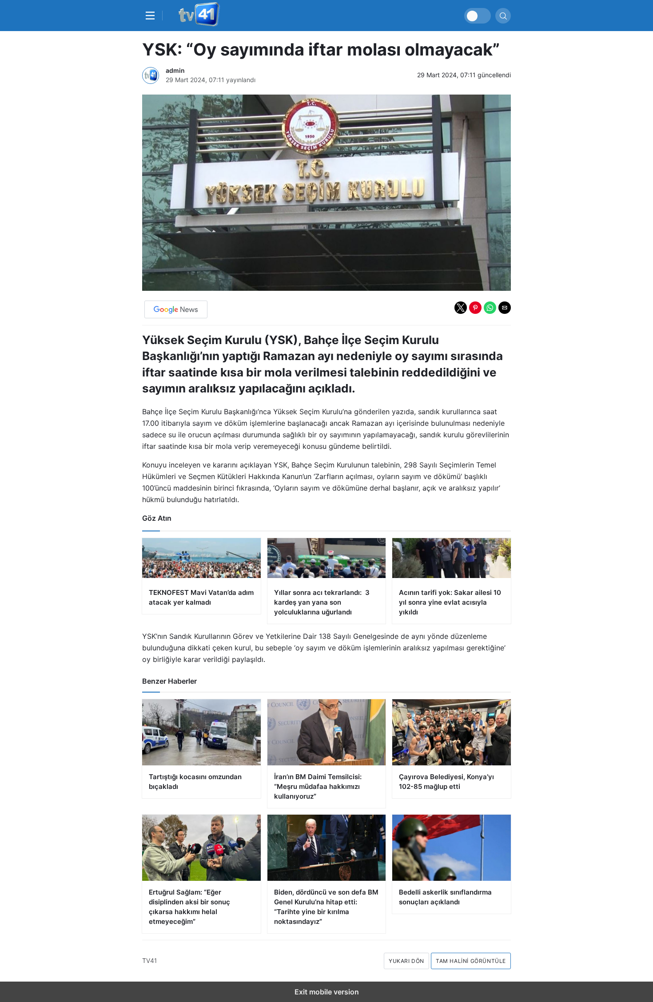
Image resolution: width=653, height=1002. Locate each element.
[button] (460, 307)
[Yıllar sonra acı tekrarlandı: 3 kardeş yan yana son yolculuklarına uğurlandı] (326, 581)
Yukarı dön (406, 961)
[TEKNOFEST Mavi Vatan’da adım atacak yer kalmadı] (201, 576)
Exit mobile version (327, 991)
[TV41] (197, 15)
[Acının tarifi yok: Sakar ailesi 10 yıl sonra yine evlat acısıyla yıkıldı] (451, 581)
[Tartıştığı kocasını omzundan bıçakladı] (201, 732)
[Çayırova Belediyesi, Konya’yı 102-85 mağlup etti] (451, 732)
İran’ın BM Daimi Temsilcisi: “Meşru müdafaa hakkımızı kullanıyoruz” (318, 786)
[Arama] (503, 16)
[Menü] (152, 15)
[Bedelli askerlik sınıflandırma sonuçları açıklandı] (451, 848)
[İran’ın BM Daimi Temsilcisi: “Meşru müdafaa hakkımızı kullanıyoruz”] (326, 732)
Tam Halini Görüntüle (471, 961)
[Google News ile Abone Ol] (175, 309)
